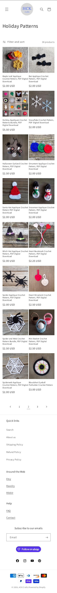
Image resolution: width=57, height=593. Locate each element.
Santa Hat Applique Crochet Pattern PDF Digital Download (15, 210)
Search (10, 429)
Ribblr (9, 492)
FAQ (8, 510)
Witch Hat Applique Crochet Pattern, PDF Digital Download (15, 254)
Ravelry (10, 486)
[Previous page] (10, 406)
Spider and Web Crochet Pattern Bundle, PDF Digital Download (15, 341)
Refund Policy (13, 452)
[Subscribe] (47, 537)
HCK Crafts (23, 587)
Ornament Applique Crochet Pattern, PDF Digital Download (41, 166)
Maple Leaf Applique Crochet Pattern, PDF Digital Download (15, 79)
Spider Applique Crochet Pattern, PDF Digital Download (14, 298)
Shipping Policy (14, 444)
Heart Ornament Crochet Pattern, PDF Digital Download (40, 298)
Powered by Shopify (37, 587)
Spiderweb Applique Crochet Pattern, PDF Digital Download (15, 385)
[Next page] (46, 406)
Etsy (8, 479)
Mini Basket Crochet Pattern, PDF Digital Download (38, 341)
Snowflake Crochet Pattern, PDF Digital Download (41, 121)
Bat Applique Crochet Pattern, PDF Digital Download (38, 79)
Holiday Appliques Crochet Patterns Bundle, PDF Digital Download (15, 123)
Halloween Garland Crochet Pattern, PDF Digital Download (15, 166)
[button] (6, 9)
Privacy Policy (13, 459)
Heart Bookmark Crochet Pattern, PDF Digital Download (40, 254)
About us (11, 437)
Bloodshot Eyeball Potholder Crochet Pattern (41, 383)
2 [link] (28, 406)
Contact (10, 517)
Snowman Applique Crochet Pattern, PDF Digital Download (41, 210)
